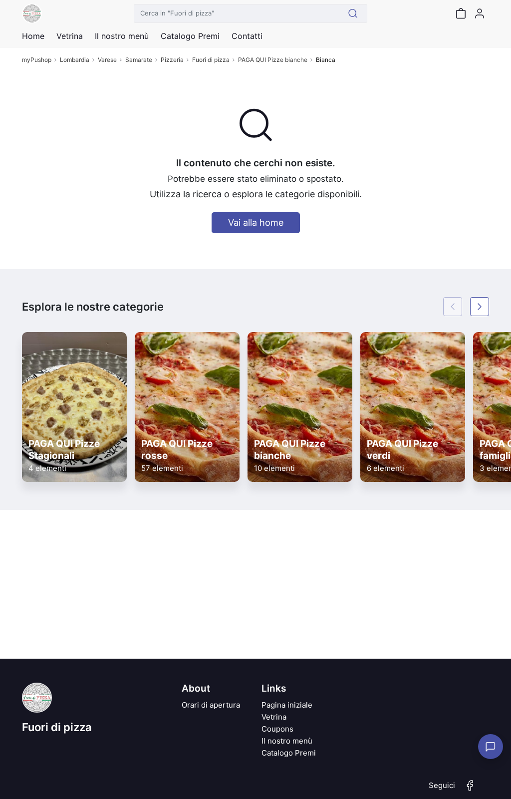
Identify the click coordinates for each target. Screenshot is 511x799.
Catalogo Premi (288, 753)
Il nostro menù (286, 741)
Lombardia (74, 59)
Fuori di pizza (211, 59)
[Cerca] (353, 13)
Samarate (138, 59)
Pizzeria (172, 59)
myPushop (36, 59)
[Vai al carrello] (460, 13)
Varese (107, 59)
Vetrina (273, 717)
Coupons (277, 729)
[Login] (479, 13)
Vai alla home (255, 222)
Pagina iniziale (286, 705)
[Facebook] (470, 790)
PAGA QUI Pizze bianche (272, 59)
